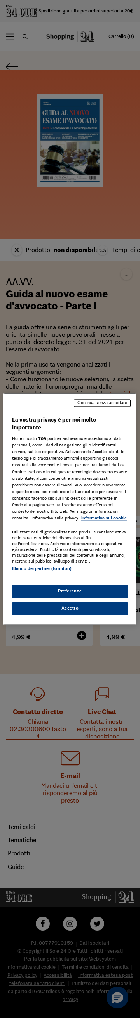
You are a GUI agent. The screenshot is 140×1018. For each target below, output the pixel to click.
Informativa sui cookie (104, 518)
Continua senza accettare (102, 402)
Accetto (70, 608)
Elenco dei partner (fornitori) (42, 568)
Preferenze (70, 591)
